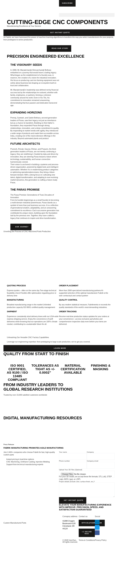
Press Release (8, 444)
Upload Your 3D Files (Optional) (70, 470)
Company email (92, 461)
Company (90, 452)
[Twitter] (97, 527)
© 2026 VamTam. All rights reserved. (70, 541)
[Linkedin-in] (97, 522)
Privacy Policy (100, 540)
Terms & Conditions (87, 540)
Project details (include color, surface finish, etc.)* (77, 481)
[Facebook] (97, 532)
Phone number (64, 461)
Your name (63, 452)
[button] (67, 3)
